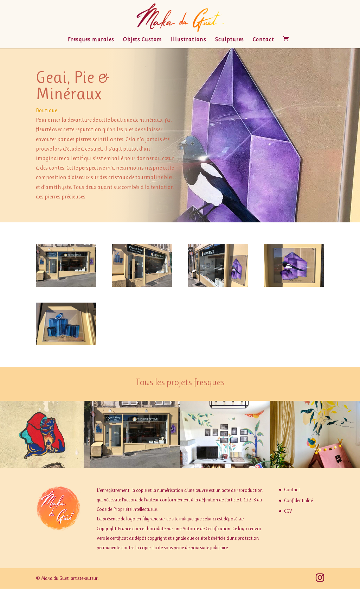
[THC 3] (294, 286)
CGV (288, 511)
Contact (263, 40)
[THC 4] (142, 286)
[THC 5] (66, 345)
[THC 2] (218, 286)
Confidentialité (298, 500)
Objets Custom (142, 40)
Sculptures (229, 40)
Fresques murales (91, 40)
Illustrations (188, 40)
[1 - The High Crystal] (66, 286)
